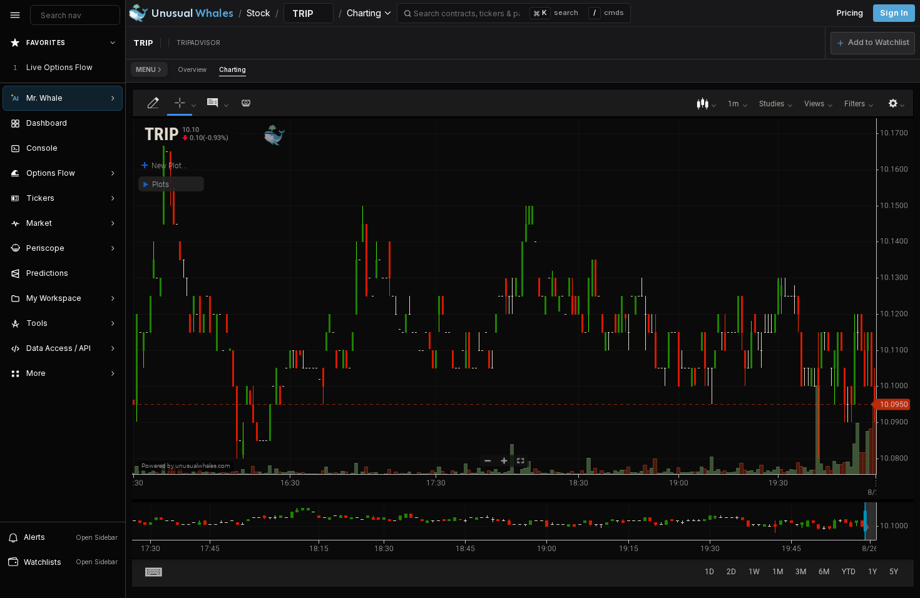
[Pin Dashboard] (110, 123)
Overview (192, 69)
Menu (146, 69)
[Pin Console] (110, 148)
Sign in (894, 13)
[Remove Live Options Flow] (114, 67)
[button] (872, 43)
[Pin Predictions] (110, 273)
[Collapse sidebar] (15, 15)
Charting (232, 69)
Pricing (850, 13)
